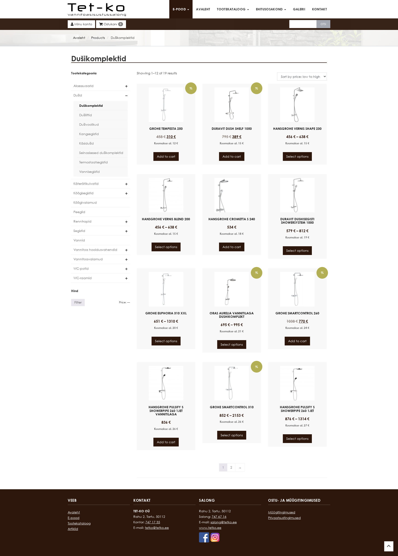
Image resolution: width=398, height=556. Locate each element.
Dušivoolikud (89, 124)
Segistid (79, 231)
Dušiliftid (85, 115)
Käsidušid (86, 143)
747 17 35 (152, 522)
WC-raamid (82, 278)
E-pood (180, 9)
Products (98, 38)
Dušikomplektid (91, 105)
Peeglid (79, 212)
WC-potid (81, 268)
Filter (78, 302)
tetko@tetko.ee (157, 528)
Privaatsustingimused (284, 518)
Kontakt (319, 9)
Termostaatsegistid (93, 162)
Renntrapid (82, 221)
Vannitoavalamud (88, 259)
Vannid (79, 240)
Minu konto (82, 24)
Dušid (77, 95)
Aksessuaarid (83, 86)
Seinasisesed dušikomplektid (101, 153)
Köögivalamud (85, 202)
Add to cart (166, 156)
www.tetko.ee (210, 528)
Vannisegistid (89, 172)
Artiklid (73, 529)
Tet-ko (97, 7)
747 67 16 (219, 516)
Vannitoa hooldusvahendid (95, 250)
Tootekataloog (231, 9)
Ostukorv (112, 24)
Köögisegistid (83, 193)
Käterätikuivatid (86, 183)
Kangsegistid (89, 134)
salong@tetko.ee (224, 522)
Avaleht (203, 9)
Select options (297, 156)
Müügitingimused (281, 512)
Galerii (299, 9)
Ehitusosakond (270, 9)
